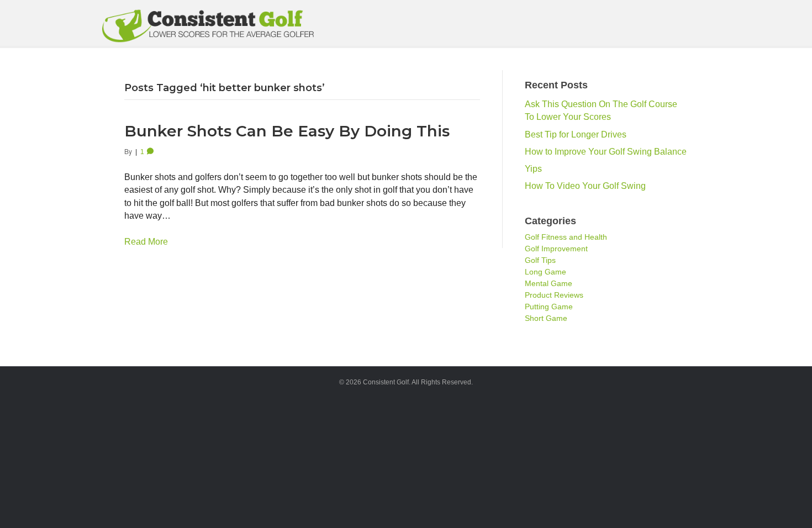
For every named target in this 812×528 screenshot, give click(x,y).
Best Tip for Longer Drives (575, 134)
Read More (146, 241)
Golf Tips (540, 260)
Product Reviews (554, 295)
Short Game (546, 318)
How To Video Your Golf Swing (585, 186)
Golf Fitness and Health (566, 237)
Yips (533, 168)
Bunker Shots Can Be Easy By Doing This (287, 131)
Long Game (545, 271)
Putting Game (549, 306)
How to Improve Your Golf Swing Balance (606, 151)
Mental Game (548, 283)
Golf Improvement (556, 248)
